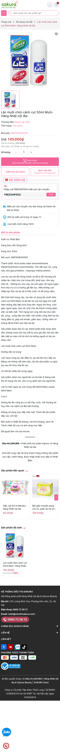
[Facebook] (3, 647)
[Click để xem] (30, 60)
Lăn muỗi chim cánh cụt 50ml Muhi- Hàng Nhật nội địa (15, 564)
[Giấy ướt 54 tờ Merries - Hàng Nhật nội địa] (15, 489)
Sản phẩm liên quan (12, 470)
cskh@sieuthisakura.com (21, 614)
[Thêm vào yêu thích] (56, 34)
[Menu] (4, 13)
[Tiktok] (24, 647)
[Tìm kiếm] (11, 13)
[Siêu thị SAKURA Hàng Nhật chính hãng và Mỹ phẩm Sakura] (11, 4)
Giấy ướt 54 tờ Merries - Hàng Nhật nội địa (15, 507)
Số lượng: (6, 152)
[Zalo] (17, 647)
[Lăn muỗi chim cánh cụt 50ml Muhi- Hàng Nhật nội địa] (15, 546)
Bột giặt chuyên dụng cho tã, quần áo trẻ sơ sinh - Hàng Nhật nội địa (44, 507)
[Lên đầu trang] (56, 744)
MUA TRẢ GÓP (44, 171)
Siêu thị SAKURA (10, 443)
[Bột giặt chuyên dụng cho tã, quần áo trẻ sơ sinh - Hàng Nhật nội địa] (45, 489)
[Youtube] (10, 647)
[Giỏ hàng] (56, 4)
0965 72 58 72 (20, 609)
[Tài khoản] (49, 4)
